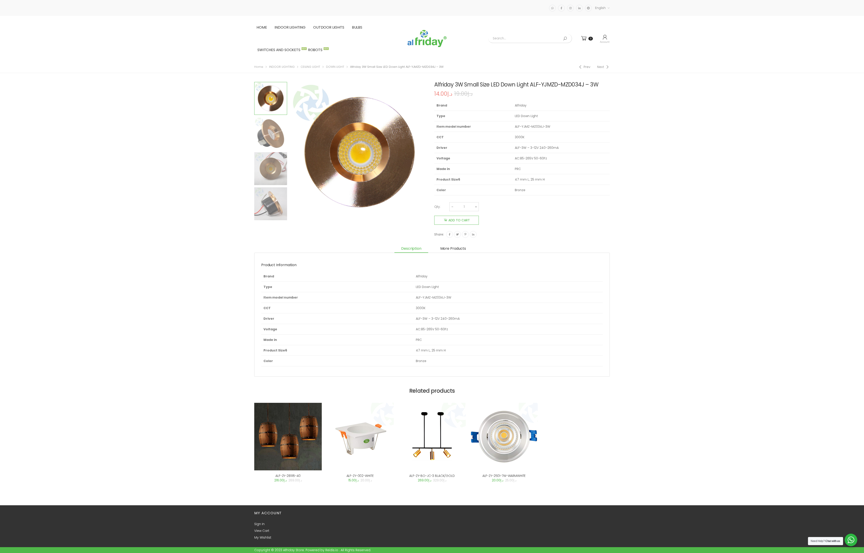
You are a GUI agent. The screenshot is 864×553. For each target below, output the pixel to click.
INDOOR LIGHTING (290, 27)
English (600, 8)
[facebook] (561, 8)
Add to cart (459, 220)
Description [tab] (411, 248)
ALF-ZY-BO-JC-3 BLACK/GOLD (432, 476)
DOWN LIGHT (335, 67)
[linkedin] (579, 8)
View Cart (261, 530)
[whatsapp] (552, 8)
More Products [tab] (453, 248)
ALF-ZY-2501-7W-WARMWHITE (504, 476)
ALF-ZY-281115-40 (288, 476)
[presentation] (288, 152)
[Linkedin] (473, 234)
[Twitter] (457, 234)
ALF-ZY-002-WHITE (360, 476)
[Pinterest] (465, 234)
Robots (317, 49)
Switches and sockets (281, 49)
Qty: (437, 206)
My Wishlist (262, 537)
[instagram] (570, 8)
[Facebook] (449, 234)
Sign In (259, 524)
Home (261, 27)
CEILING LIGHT (310, 67)
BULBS (357, 27)
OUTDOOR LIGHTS (328, 27)
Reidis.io (331, 550)
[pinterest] (588, 8)
